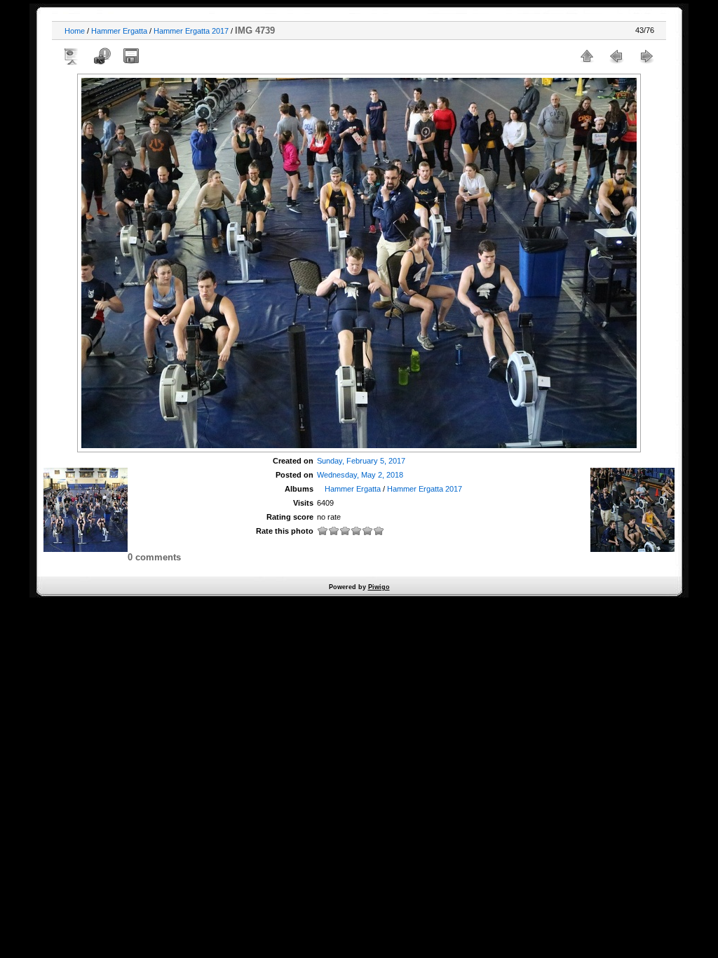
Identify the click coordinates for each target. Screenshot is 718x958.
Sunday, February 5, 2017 (361, 461)
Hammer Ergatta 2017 (191, 31)
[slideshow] (72, 56)
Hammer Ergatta (119, 31)
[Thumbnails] (587, 56)
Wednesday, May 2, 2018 (360, 475)
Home (75, 31)
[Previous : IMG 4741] (616, 56)
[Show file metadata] (101, 56)
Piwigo (379, 587)
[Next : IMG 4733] (646, 56)
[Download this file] (131, 56)
